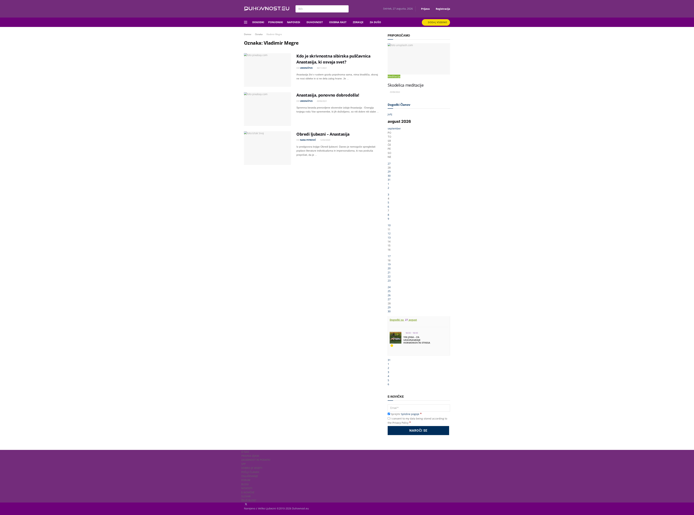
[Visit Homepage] (266, 9)
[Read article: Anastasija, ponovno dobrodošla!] (267, 109)
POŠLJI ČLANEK (250, 472)
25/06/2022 (394, 92)
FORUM (245, 480)
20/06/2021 (321, 101)
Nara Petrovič (308, 140)
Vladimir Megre (274, 34)
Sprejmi (406, 414)
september (394, 128)
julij (390, 114)
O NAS (245, 452)
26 (389, 295)
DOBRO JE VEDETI (251, 468)
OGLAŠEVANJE (249, 476)
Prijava (425, 8)
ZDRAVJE (358, 22)
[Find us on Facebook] (244, 504)
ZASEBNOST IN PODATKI (255, 459)
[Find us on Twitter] (246, 504)
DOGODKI (258, 22)
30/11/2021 (321, 68)
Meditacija (394, 76)
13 (389, 237)
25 (389, 291)
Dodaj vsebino (437, 22)
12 (389, 233)
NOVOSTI (246, 488)
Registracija (442, 8)
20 (389, 268)
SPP (243, 464)
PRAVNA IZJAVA (250, 455)
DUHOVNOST (315, 22)
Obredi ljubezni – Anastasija (323, 134)
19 (389, 264)
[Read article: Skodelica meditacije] (419, 59)
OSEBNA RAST (337, 22)
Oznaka (259, 34)
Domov (247, 34)
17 (389, 256)
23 (389, 280)
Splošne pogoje (410, 414)
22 (389, 276)
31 (389, 179)
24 (389, 287)
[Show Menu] (245, 22)
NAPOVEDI (293, 22)
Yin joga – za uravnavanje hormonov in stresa (416, 339)
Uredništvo (306, 68)
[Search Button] (345, 8)
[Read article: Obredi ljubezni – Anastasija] (267, 148)
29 (389, 171)
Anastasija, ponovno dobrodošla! (327, 95)
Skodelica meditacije (405, 85)
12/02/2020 (325, 140)
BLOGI (245, 484)
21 (389, 272)
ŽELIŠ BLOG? (248, 500)
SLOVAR (246, 496)
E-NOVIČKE (247, 492)
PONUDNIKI (275, 22)
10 (389, 225)
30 (389, 175)
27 (389, 163)
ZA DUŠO (375, 22)
